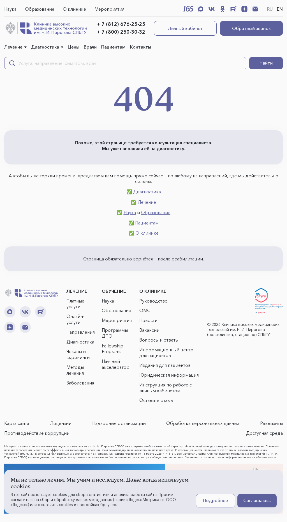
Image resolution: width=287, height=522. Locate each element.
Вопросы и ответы (159, 340)
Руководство (153, 301)
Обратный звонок (251, 28)
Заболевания (80, 383)
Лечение (13, 47)
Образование (39, 9)
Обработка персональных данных (202, 423)
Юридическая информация (169, 375)
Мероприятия (109, 9)
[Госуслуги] (269, 300)
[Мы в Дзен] (244, 9)
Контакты (140, 47)
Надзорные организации (119, 423)
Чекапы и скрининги (78, 354)
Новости (148, 320)
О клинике (74, 9)
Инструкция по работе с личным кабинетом (165, 387)
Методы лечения (75, 370)
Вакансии (149, 330)
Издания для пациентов (165, 365)
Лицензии (60, 423)
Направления (80, 332)
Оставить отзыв (156, 400)
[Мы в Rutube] (233, 9)
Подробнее (215, 500)
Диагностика (45, 47)
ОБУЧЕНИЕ (114, 291)
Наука (10, 9)
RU (270, 9)
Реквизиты (271, 423)
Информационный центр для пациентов (166, 352)
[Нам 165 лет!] (188, 8)
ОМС (144, 310)
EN (280, 9)
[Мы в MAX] (200, 9)
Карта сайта (16, 423)
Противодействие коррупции (37, 433)
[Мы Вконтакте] (211, 9)
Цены (73, 47)
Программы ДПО (115, 333)
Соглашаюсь (257, 500)
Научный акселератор (115, 364)
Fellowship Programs (112, 348)
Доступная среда (264, 433)
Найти (266, 63)
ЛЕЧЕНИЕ (76, 291)
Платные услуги (75, 304)
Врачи (90, 47)
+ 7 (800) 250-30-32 (121, 32)
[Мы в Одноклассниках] (222, 9)
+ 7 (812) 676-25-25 (121, 24)
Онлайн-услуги (75, 319)
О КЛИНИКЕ (152, 291)
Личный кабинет (185, 28)
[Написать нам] (255, 9)
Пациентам (113, 47)
